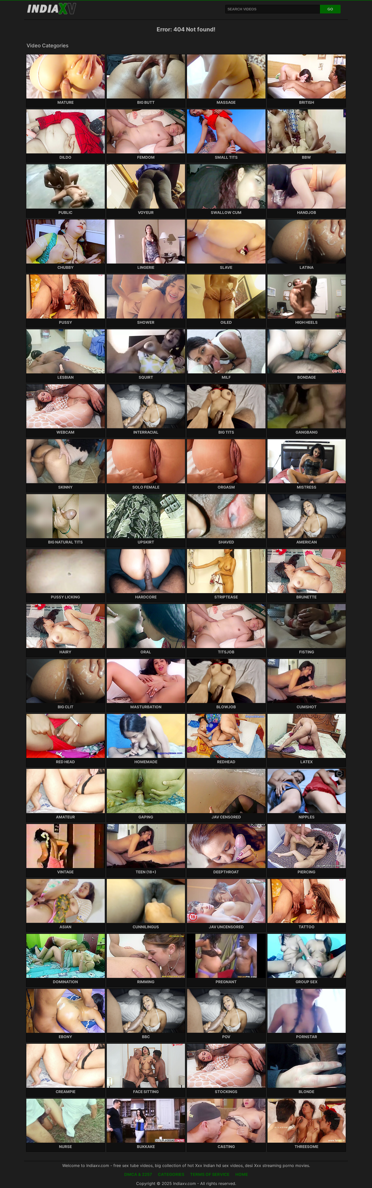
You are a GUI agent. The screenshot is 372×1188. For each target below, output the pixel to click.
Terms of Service (210, 1174)
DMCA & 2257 (138, 1174)
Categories (171, 1174)
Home (241, 1174)
